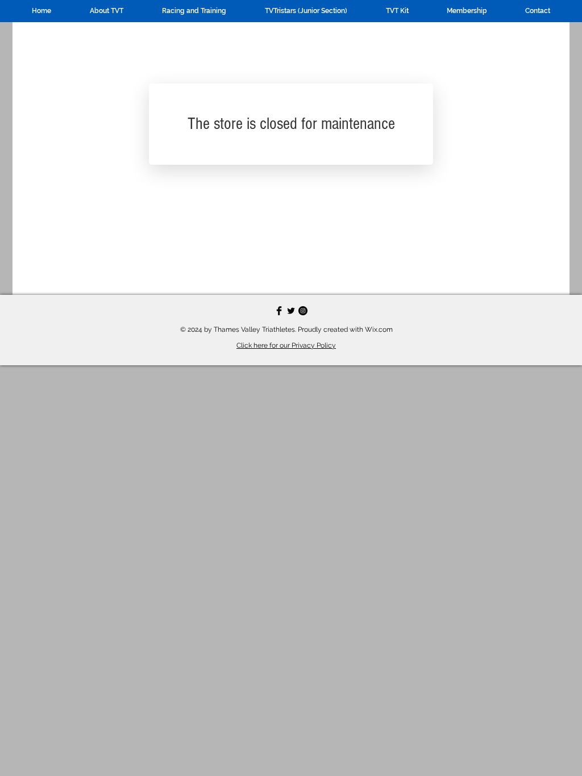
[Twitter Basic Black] (291, 310)
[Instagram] (302, 310)
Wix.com (379, 329)
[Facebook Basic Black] (279, 310)
